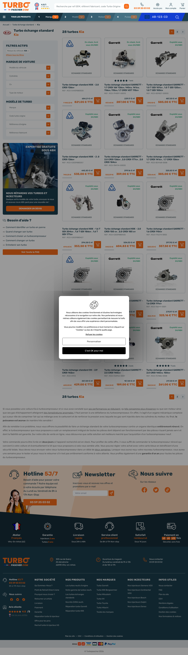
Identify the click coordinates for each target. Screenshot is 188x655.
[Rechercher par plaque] (177, 17)
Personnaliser (94, 341)
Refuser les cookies (94, 334)
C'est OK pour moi (94, 350)
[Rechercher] (126, 6)
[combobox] (53, 17)
